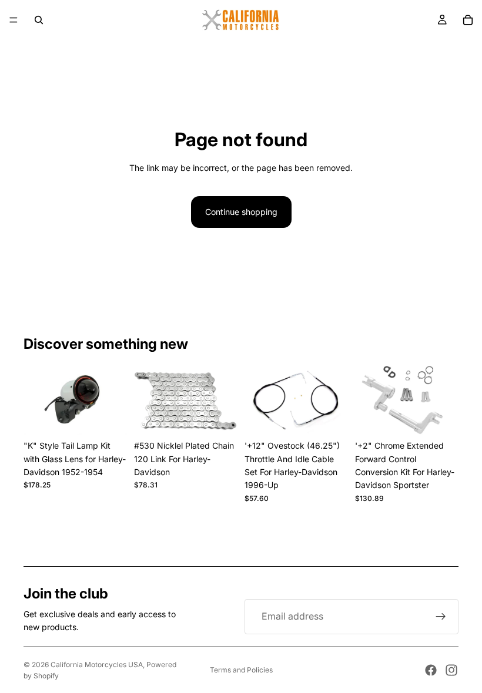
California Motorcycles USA (97, 664)
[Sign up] (441, 616)
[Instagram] (451, 670)
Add (118, 416)
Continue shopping (241, 212)
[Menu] (13, 19)
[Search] (39, 20)
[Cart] (468, 20)
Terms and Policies (241, 669)
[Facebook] (431, 670)
